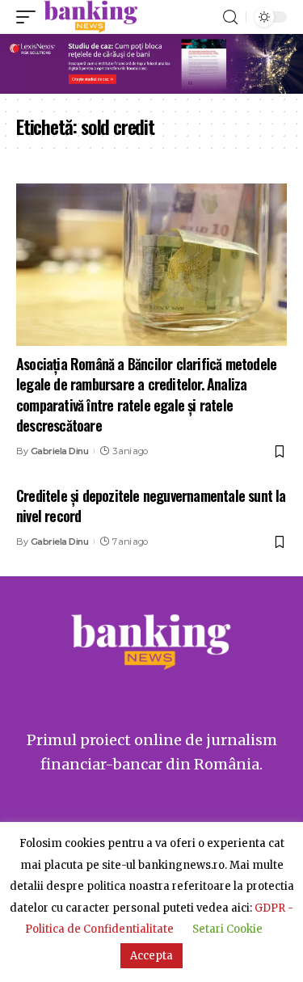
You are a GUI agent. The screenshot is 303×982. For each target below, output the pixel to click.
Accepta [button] (151, 956)
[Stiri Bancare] (91, 17)
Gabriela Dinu (60, 451)
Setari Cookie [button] (227, 929)
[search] (230, 17)
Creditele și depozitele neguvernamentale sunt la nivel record (151, 505)
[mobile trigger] (30, 17)
